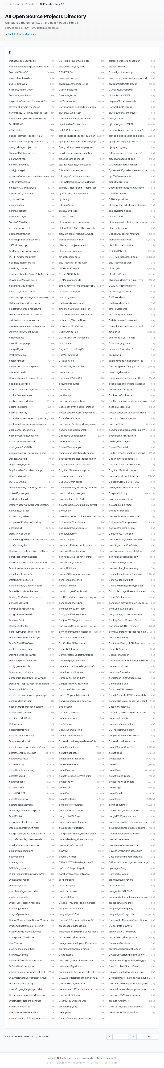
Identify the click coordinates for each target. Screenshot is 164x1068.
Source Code (111, 1063)
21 (116, 1036)
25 (149, 1036)
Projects (29, 4)
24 (140, 1036)
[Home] (6, 4)
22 (124, 1036)
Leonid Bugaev (105, 1058)
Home (16, 4)
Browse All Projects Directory (71, 1063)
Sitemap (95, 1063)
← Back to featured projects (21, 34)
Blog (49, 1063)
